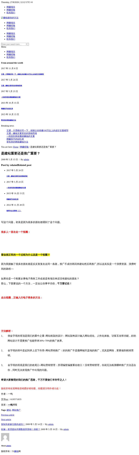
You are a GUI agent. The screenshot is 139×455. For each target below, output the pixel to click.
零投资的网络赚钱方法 (8, 120)
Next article (6, 419)
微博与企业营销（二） (14, 211)
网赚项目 (11, 7)
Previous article (7, 415)
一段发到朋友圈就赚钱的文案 (10, 97)
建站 (9, 410)
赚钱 (16, 451)
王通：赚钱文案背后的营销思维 (11, 85)
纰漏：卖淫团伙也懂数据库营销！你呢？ (20, 429)
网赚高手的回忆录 (7, 108)
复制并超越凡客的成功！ (13, 424)
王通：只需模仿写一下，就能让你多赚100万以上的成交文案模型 (22, 74)
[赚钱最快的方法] (9, 18)
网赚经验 (11, 10)
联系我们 (11, 13)
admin (26, 159)
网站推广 (16, 410)
